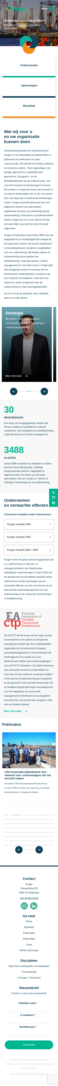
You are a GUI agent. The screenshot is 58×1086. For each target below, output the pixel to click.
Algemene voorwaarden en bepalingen (29, 966)
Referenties (29, 939)
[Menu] (47, 8)
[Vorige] (13, 391)
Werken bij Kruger (29, 950)
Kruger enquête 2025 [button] (19, 524)
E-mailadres (27, 1015)
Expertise (29, 927)
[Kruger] (16, 8)
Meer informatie (13, 376)
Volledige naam (27, 1003)
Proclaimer (35, 977)
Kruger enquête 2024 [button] (19, 537)
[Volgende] (44, 391)
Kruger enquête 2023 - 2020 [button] (22, 550)
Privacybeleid (29, 972)
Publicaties (29, 933)
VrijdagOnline (41, 1074)
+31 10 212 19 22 (29, 898)
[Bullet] (6, 832)
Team (29, 944)
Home (29, 921)
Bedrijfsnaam (28, 1027)
